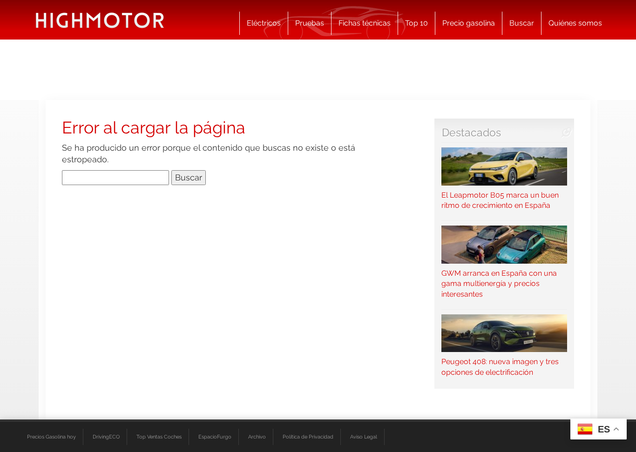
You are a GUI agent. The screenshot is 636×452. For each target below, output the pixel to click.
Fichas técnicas (364, 23)
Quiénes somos (575, 23)
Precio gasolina (468, 23)
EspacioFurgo (214, 437)
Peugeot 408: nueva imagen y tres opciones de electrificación (500, 367)
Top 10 (416, 23)
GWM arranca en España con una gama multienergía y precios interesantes (499, 284)
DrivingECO (106, 437)
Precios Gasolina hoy (51, 437)
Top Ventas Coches (159, 437)
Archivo (257, 437)
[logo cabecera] (100, 20)
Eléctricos (264, 23)
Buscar (521, 23)
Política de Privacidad (308, 437)
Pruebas (309, 23)
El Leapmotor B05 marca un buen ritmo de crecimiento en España (500, 200)
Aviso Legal (363, 437)
